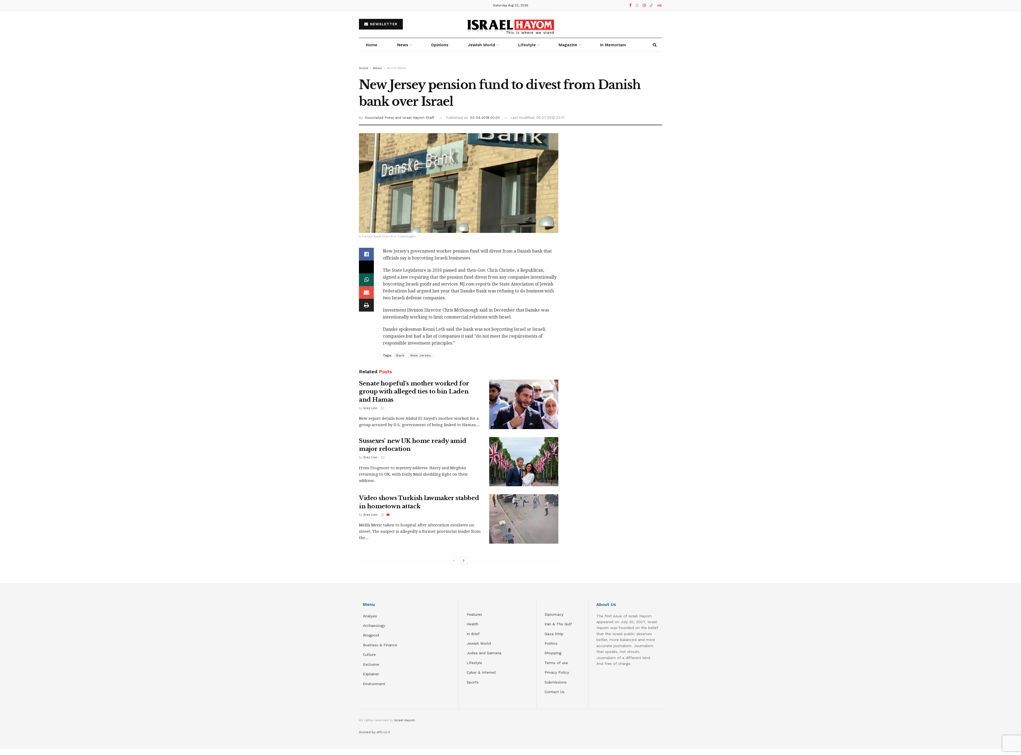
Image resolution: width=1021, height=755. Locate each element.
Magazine (568, 45)
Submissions (556, 682)
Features (474, 614)
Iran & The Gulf (558, 624)
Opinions (439, 45)
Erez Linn (370, 408)
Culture (369, 654)
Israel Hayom (404, 720)
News (402, 45)
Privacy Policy (557, 672)
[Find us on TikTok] (651, 5)
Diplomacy (555, 614)
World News (396, 68)
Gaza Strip (554, 634)
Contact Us (554, 692)
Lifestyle (474, 663)
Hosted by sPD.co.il (374, 732)
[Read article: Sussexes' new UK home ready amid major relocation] (523, 461)
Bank (400, 355)
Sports (473, 682)
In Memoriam (613, 45)
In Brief (473, 634)
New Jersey (421, 355)
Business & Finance (380, 645)
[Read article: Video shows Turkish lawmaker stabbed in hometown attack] (523, 519)
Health (472, 624)
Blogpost (371, 635)
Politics (551, 643)
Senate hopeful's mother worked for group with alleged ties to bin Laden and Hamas (414, 392)
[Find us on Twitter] (637, 5)
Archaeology (374, 625)
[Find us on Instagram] (644, 5)
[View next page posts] (464, 560)
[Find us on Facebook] (630, 5)
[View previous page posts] (454, 560)
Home (371, 45)
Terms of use (556, 663)
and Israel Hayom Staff (414, 118)
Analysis (370, 616)
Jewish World (479, 643)
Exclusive (371, 664)
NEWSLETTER (383, 24)
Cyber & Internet (481, 672)
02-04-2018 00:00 (485, 118)
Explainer (371, 674)
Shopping (553, 653)
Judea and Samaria (484, 653)
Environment (374, 684)
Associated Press (380, 118)
